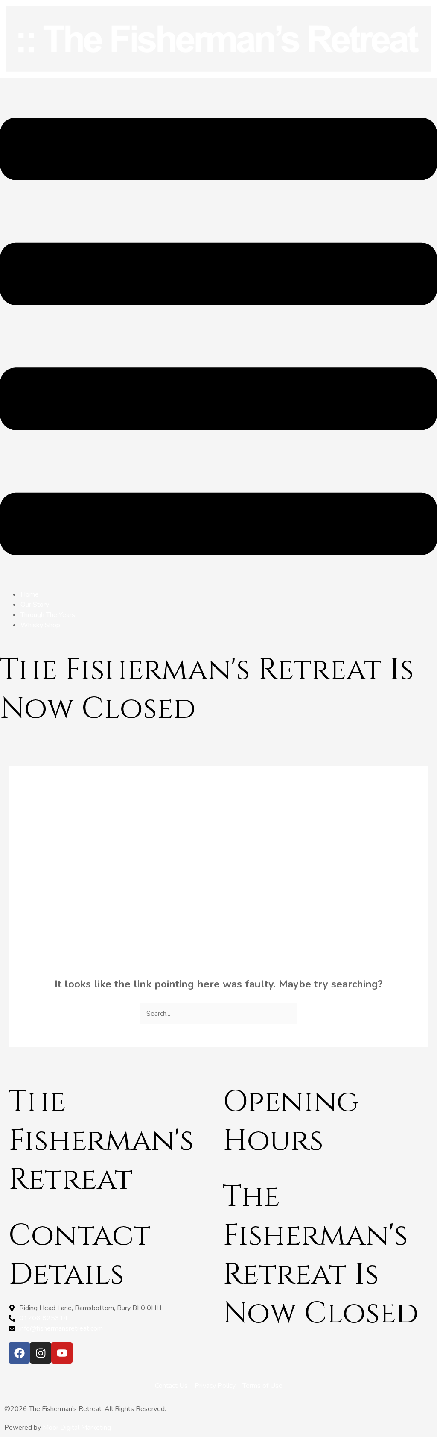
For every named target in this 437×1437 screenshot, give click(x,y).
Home (29, 594)
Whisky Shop (40, 625)
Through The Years (47, 615)
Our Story (34, 604)
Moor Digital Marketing (77, 1427)
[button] (218, 337)
